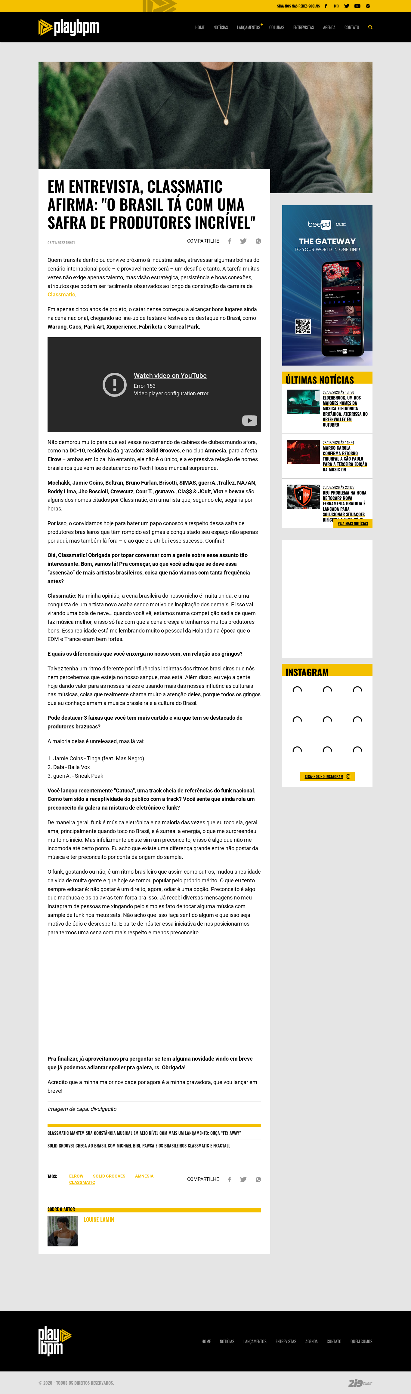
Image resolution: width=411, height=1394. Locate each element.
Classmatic (82, 1182)
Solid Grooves (109, 1176)
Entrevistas (303, 27)
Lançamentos (248, 27)
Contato (352, 27)
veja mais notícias (353, 523)
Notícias (221, 27)
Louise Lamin (99, 1219)
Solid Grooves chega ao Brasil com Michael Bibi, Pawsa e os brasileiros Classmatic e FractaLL (139, 1145)
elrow (76, 1176)
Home (200, 27)
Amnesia (144, 1176)
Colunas (276, 27)
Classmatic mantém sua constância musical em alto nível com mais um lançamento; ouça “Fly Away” (144, 1133)
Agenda (329, 27)
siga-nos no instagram (324, 776)
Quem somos (361, 1341)
